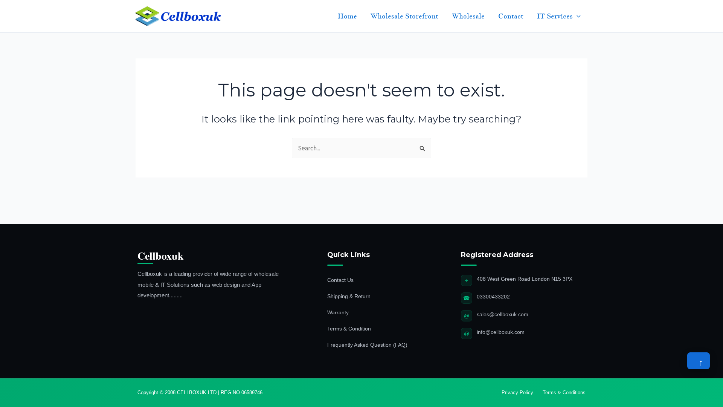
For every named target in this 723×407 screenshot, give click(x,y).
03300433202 (493, 297)
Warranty (338, 312)
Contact (510, 16)
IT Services (555, 16)
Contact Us (340, 280)
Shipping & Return (349, 296)
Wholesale (468, 16)
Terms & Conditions (564, 392)
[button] (577, 16)
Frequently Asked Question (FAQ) (367, 345)
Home (347, 16)
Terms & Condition (349, 329)
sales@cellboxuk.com (502, 314)
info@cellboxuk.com (501, 332)
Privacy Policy (517, 392)
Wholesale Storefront (404, 16)
